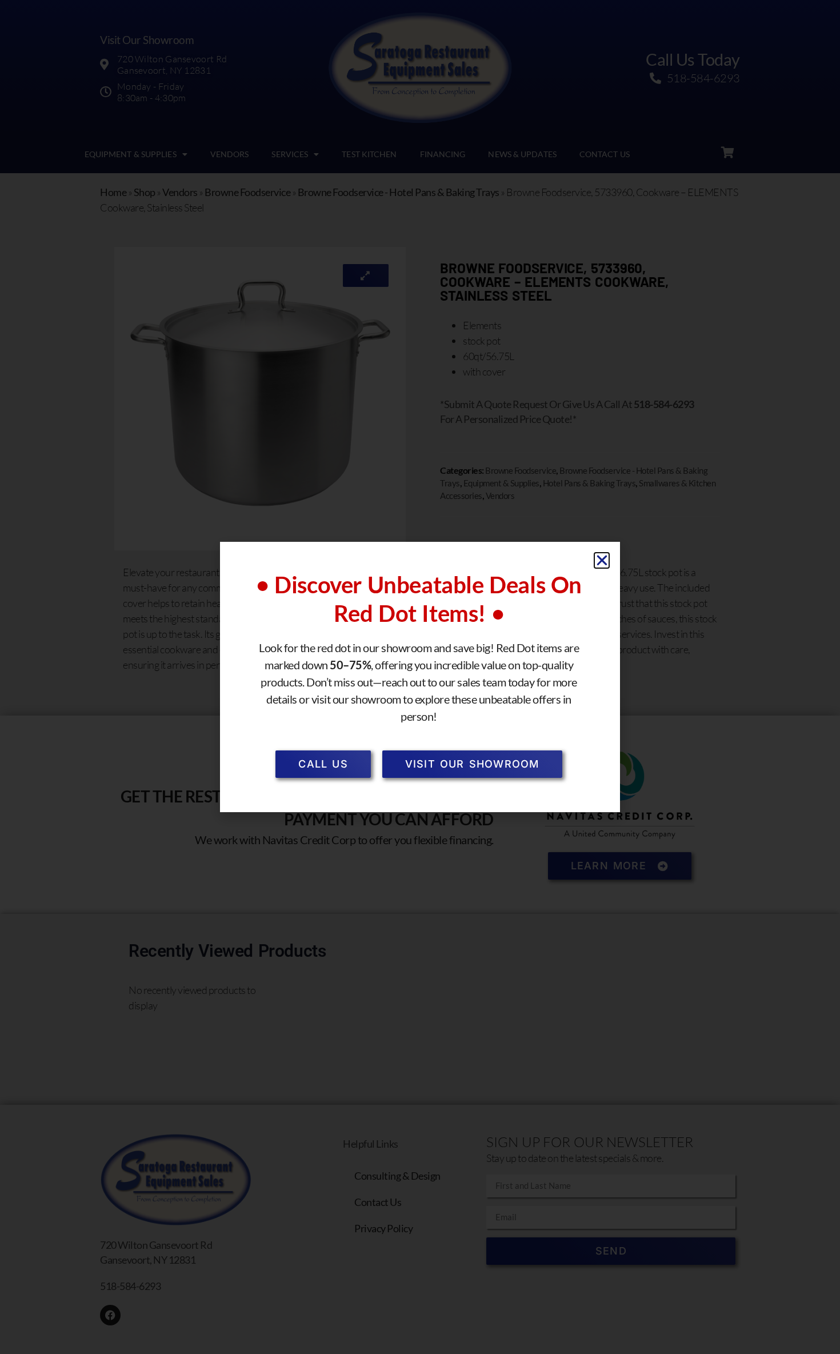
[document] (420, 677)
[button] (602, 560)
